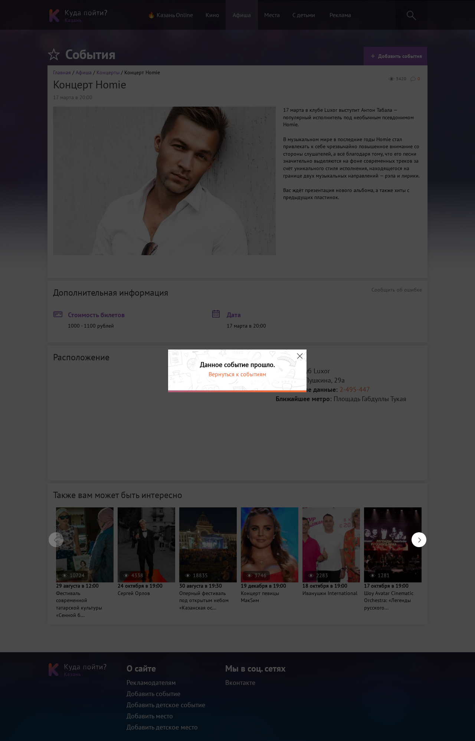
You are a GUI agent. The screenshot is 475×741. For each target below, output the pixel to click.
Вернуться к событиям (237, 374)
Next (415, 536)
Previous (52, 536)
